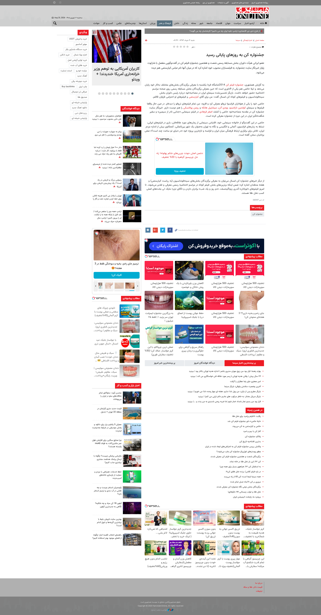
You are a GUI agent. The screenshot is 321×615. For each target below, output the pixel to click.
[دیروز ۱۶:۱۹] (132, 429)
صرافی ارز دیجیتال (79, 92)
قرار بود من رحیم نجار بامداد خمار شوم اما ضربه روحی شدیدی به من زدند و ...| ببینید (224, 401)
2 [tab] (128, 94)
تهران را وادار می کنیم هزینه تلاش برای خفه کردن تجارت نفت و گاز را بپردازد (107, 199)
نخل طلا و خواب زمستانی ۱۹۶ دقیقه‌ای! (244, 492)
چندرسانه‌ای (130, 23)
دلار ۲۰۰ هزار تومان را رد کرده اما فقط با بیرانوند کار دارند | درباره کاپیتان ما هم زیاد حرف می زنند (108, 150)
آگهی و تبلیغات (223, 2)
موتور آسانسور (81, 44)
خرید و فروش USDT (78, 39)
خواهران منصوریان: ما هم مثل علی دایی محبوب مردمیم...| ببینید (107, 117)
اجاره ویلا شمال (80, 55)
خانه (262, 23)
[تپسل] (157, 139)
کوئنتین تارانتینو (238, 108)
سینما (238, 40)
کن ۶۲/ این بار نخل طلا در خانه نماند (245, 461)
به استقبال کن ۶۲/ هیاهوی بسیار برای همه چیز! (240, 466)
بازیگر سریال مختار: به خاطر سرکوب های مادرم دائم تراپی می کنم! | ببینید (229, 396)
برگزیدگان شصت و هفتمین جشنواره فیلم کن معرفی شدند (235, 456)
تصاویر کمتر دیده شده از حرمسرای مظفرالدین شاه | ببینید (107, 165)
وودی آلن (224, 108)
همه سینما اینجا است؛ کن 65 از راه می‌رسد (242, 476)
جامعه (209, 23)
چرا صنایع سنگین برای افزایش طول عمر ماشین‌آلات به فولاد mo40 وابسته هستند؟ (107, 443)
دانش (176, 23)
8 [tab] (106, 94)
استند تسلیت (66, 70)
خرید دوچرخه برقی (79, 81)
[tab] (244, 363)
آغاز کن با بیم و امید (252, 431)
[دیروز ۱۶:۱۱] (132, 492)
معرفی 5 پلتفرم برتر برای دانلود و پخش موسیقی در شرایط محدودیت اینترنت (107, 428)
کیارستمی (194, 97)
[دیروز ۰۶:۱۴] (132, 136)
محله (193, 23)
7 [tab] (110, 94)
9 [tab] (102, 94)
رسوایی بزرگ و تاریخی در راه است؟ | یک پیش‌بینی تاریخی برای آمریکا (107, 183)
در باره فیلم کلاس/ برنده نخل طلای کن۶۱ (243, 471)
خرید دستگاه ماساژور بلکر (76, 49)
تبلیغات (259, 591)
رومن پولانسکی (191, 108)
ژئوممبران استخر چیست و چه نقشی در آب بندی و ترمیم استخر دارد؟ (108, 491)
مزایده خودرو (81, 70)
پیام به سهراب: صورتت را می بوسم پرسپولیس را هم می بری (108, 133)
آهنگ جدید (82, 76)
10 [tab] (99, 94)
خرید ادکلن (65, 55)
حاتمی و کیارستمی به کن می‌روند (246, 426)
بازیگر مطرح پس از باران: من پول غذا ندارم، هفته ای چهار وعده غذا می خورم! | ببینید (224, 391)
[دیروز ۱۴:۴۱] (132, 216)
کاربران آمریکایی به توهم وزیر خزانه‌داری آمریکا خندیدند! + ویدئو (117, 74)
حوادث (96, 23)
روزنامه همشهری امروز (259, 2)
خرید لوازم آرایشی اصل (77, 60)
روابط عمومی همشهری (191, 2)
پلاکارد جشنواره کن (253, 436)
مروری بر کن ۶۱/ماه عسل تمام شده (245, 482)
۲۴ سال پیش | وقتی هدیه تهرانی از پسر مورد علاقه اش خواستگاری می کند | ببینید (225, 376)
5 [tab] (117, 94)
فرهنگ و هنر (165, 23)
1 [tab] (132, 94)
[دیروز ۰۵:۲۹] (132, 200)
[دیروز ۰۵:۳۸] (132, 185)
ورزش (152, 23)
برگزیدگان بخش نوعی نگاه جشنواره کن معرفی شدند (239, 487)
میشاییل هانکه (209, 108)
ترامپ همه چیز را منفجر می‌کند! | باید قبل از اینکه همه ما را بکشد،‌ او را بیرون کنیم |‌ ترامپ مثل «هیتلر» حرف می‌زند (107, 216)
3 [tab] (125, 94)
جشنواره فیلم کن (234, 85)
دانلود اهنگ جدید (79, 107)
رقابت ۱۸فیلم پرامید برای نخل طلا (246, 416)
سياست (237, 23)
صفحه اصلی (259, 40)
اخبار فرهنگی (247, 40)
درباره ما (258, 583)
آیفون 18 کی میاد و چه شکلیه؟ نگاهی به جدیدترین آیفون (108, 505)
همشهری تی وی (209, 2)
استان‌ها (143, 23)
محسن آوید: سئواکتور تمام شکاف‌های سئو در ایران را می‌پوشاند (110, 396)
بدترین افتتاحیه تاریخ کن (250, 441)
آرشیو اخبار (249, 23)
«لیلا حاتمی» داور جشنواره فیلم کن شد (244, 421)
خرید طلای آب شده (79, 65)
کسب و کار (108, 23)
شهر (201, 23)
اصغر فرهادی (206, 112)
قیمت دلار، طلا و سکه (252, 587)
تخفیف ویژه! (180, 171)
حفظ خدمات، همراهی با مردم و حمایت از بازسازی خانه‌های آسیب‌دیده (108, 475)
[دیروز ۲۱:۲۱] (116, 46)
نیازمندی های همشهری (240, 2)
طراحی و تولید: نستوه (159, 610)
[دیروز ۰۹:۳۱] (132, 120)
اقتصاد (219, 23)
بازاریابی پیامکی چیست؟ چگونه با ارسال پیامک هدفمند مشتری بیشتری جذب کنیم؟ (108, 459)
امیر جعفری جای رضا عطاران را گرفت (245, 381)
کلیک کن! (117, 275)
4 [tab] (121, 94)
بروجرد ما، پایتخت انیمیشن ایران (247, 497)
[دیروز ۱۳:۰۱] (132, 169)
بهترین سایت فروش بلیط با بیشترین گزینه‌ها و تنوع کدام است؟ (109, 522)
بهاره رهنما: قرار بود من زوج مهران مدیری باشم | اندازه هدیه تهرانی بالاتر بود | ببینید (225, 371)
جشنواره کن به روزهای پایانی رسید (235, 55)
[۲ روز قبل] (132, 540)
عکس (119, 23)
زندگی (185, 23)
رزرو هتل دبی (81, 113)
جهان (227, 23)
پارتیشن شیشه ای (79, 102)
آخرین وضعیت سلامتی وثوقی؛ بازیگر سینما (242, 386)
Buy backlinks (68, 86)
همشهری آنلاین (250, 13)
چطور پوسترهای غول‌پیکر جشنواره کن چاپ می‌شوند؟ (239, 451)
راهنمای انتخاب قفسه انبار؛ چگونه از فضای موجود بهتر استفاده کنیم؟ (107, 536)
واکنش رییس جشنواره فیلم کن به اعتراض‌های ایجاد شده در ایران (233, 446)
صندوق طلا (82, 97)
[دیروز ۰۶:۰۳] (132, 152)
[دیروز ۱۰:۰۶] (132, 508)
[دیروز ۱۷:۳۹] (132, 397)
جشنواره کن (257, 214)
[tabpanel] (116, 58)
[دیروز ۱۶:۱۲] (132, 476)
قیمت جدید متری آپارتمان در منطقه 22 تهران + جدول (109, 410)
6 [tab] (114, 94)
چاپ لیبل (83, 86)
